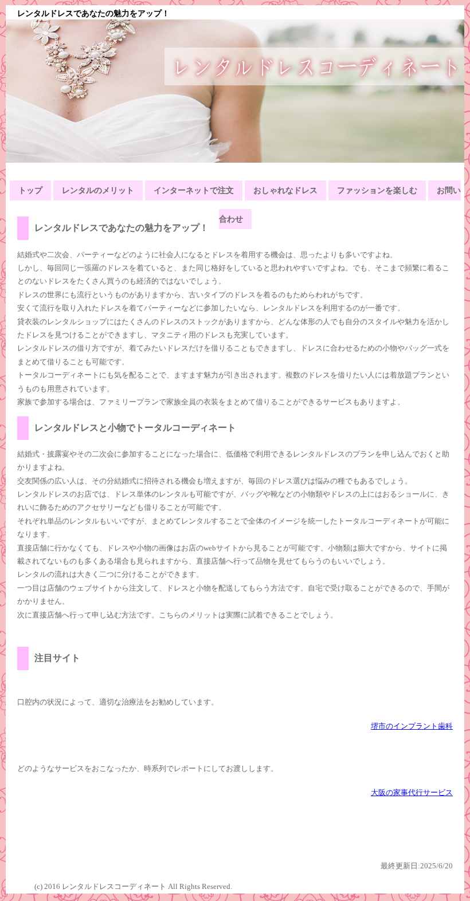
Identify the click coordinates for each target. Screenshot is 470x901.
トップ (30, 190)
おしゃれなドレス (285, 190)
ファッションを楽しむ (377, 190)
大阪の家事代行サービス (412, 792)
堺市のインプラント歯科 (412, 726)
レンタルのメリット (98, 190)
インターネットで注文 (194, 190)
